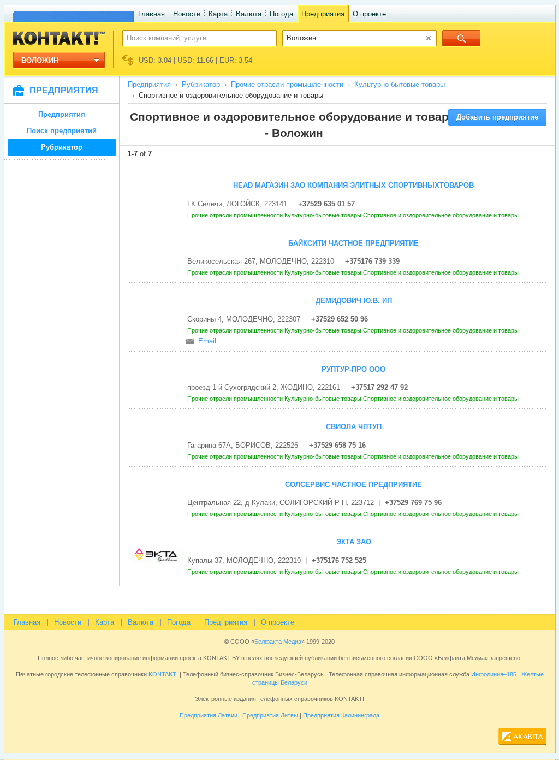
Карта (218, 14)
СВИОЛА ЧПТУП (354, 427)
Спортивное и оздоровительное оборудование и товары (441, 215)
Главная (151, 14)
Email (207, 341)
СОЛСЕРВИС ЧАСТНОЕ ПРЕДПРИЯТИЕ (353, 484)
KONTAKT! (162, 674)
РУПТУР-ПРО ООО (353, 369)
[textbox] (193, 38)
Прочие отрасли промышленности (287, 84)
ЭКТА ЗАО (353, 542)
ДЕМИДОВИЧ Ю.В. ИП (354, 300)
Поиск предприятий (62, 131)
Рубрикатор (61, 147)
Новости (186, 14)
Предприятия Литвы (270, 715)
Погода (281, 14)
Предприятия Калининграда (341, 715)
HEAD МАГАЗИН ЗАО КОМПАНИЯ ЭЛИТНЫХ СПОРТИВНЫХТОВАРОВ (353, 185)
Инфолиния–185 (493, 674)
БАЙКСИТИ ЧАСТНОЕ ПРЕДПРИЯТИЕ (353, 243)
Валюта (248, 14)
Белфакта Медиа (277, 641)
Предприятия (322, 14)
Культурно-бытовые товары (399, 84)
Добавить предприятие (497, 117)
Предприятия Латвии (208, 715)
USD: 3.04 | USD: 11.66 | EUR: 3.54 (195, 60)
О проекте (369, 14)
